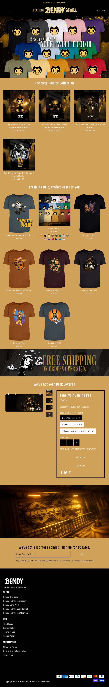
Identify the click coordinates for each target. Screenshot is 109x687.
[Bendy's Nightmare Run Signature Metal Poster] (19, 155)
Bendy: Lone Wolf (11, 605)
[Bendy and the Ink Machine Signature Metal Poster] (19, 106)
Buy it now (80, 465)
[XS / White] (63, 239)
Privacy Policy (9, 628)
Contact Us (8, 655)
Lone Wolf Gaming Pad (75, 395)
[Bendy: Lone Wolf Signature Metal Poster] (90, 106)
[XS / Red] (52, 239)
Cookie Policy (9, 636)
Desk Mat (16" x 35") (71, 418)
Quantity (64, 437)
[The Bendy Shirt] (54, 210)
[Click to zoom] (40, 394)
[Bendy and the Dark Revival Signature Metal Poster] (54, 106)
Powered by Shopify (41, 681)
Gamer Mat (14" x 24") (72, 424)
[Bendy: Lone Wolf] (90, 268)
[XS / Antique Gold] (41, 235)
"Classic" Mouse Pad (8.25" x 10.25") (78, 431)
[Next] (15, 394)
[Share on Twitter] (66, 473)
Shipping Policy (10, 647)
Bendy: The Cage (10, 597)
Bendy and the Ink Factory (14, 601)
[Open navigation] (16, 11)
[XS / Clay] (52, 235)
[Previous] (9, 394)
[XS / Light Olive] (67, 235)
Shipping (64, 407)
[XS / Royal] (56, 239)
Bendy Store (25, 681)
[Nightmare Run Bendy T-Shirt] (19, 213)
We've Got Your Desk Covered (54, 384)
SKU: (62, 449)
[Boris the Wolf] (54, 321)
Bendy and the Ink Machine (15, 613)
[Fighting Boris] (19, 321)
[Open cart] (103, 11)
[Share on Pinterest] (70, 473)
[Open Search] (99, 11)
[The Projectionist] (90, 213)
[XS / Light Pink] (45, 239)
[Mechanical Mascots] (54, 268)
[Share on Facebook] (62, 473)
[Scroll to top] (103, 681)
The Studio (8, 624)
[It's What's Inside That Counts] (19, 268)
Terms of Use (9, 632)
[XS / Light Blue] (63, 235)
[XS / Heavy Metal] (56, 235)
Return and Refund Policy (14, 651)
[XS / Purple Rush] (49, 239)
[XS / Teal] (60, 239)
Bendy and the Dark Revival (15, 609)
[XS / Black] (45, 235)
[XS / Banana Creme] (49, 235)
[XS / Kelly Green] (60, 235)
